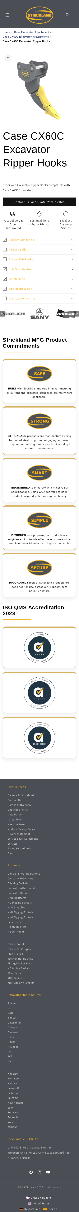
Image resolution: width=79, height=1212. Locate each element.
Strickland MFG (33, 1187)
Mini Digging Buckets (20, 917)
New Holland (16, 1102)
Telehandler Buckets (20, 958)
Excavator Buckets (19, 893)
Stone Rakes (15, 954)
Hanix (11, 1037)
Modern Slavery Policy (21, 829)
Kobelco (13, 1073)
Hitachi (12, 1041)
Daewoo (13, 1032)
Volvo (11, 1122)
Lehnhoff (13, 1088)
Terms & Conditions (20, 848)
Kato (10, 1061)
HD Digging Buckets (20, 902)
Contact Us (14, 800)
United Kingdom (41, 1197)
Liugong (13, 1098)
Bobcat (12, 1017)
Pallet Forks (15, 922)
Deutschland (32, 1209)
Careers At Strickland (21, 795)
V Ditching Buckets (19, 968)
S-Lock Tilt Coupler (19, 949)
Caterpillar (14, 1022)
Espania (53, 1209)
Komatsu (13, 1078)
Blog (10, 853)
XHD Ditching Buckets (21, 983)
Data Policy (15, 814)
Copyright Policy (18, 809)
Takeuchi (13, 1117)
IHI (9, 1051)
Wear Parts (14, 973)
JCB (10, 1056)
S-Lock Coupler (17, 944)
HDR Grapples (16, 907)
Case (10, 1012)
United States (40, 1203)
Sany (10, 1107)
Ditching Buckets (18, 883)
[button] (7, 15)
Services (13, 843)
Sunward (13, 1112)
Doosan (12, 1027)
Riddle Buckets (17, 926)
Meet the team (17, 824)
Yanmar (12, 1126)
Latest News (15, 819)
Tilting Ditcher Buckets (22, 963)
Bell (10, 1008)
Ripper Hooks (16, 931)
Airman (12, 1003)
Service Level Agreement (23, 838)
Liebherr (13, 1093)
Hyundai (13, 1046)
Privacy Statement (19, 834)
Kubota (12, 1083)
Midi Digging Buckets (20, 912)
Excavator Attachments (22, 888)
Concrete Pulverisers (20, 878)
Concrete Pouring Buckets (24, 873)
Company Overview (19, 805)
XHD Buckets (15, 978)
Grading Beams (17, 897)
